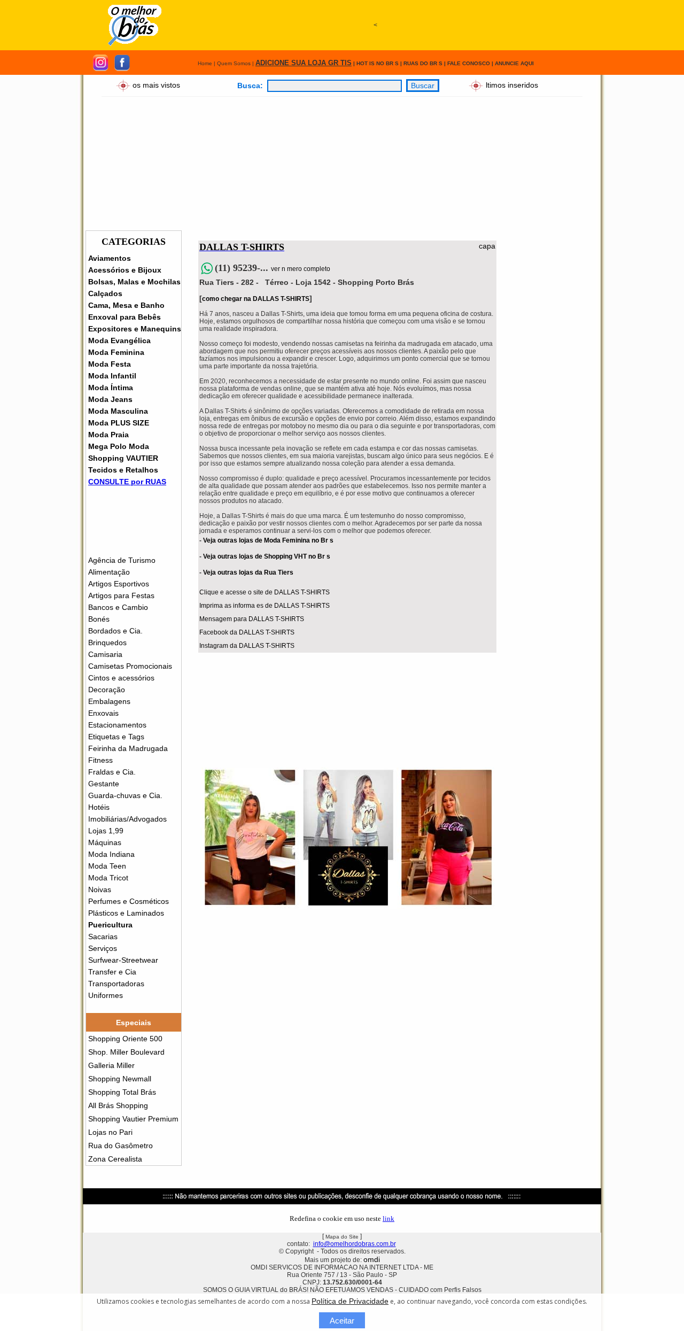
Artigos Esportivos (118, 583)
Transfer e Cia (112, 972)
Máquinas (104, 842)
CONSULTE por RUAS (127, 481)
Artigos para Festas (121, 595)
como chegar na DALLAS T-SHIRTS (255, 299)
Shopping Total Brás (122, 1092)
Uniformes (105, 995)
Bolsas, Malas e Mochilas (134, 281)
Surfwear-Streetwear (123, 960)
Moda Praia (108, 434)
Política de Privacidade (350, 1301)
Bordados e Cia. (115, 630)
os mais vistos (156, 84)
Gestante (103, 783)
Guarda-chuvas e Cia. (125, 795)
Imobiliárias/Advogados (127, 819)
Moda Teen (107, 866)
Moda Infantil (112, 376)
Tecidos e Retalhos (123, 470)
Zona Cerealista (115, 1159)
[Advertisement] (375, 73)
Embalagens (109, 701)
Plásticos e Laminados (126, 913)
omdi (371, 1259)
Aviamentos (109, 258)
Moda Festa (109, 364)
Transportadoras (116, 983)
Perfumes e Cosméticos (128, 901)
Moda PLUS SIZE (118, 423)
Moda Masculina (118, 411)
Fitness (100, 760)
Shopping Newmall (119, 1078)
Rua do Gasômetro (120, 1145)
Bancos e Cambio (118, 607)
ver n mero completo (300, 269)
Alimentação (109, 572)
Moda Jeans (110, 399)
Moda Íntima (110, 387)
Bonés (99, 619)
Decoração (106, 689)
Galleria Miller (111, 1065)
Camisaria (105, 654)
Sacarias (103, 936)
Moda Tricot (108, 877)
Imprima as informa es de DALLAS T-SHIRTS (264, 605)
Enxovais (103, 713)
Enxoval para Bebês (124, 317)
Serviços (102, 948)
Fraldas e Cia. (112, 772)
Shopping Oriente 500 (125, 1038)
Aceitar (342, 1320)
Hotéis (99, 807)
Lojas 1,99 (105, 830)
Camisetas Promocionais (130, 666)
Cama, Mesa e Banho (126, 305)
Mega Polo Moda (118, 446)
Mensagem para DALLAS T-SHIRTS (251, 619)
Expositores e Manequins (134, 328)
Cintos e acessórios (121, 678)
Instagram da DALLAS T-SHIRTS (246, 645)
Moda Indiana (111, 854)
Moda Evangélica (119, 340)
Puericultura (110, 924)
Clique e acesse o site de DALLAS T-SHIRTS (264, 592)
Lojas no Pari (110, 1132)
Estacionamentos (117, 725)
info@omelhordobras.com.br (354, 1244)
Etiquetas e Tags (116, 736)
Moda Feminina (116, 352)
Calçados (105, 293)
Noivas (99, 889)
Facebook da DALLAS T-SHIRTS (246, 632)
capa (487, 246)
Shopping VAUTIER (123, 458)
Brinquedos (107, 642)
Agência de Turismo (122, 560)
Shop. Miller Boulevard (126, 1052)
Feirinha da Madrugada (128, 748)
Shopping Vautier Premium (133, 1119)
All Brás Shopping (118, 1105)
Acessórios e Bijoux (124, 270)
